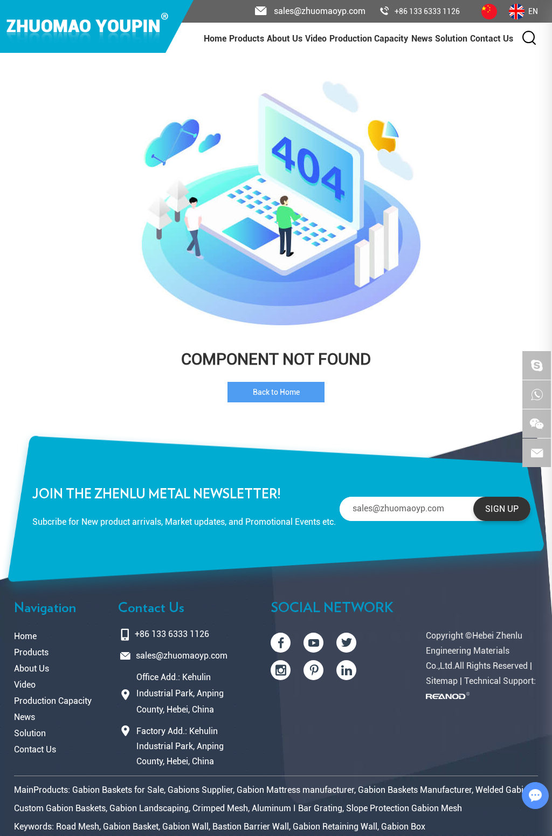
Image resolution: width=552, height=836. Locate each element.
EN (533, 11)
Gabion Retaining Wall (335, 826)
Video (316, 38)
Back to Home (276, 392)
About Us (284, 38)
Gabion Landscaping (149, 808)
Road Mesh (77, 826)
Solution (30, 733)
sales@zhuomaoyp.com (181, 655)
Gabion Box (403, 826)
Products (246, 38)
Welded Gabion (504, 790)
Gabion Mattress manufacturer (295, 790)
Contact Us (491, 38)
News (421, 38)
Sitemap (442, 681)
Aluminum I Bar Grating (297, 808)
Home (215, 38)
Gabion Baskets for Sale (118, 790)
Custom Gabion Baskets (60, 808)
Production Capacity (368, 38)
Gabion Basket (130, 826)
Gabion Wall (185, 826)
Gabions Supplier (200, 790)
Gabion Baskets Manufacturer (415, 790)
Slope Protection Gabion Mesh (404, 808)
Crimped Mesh (220, 808)
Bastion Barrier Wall (250, 826)
